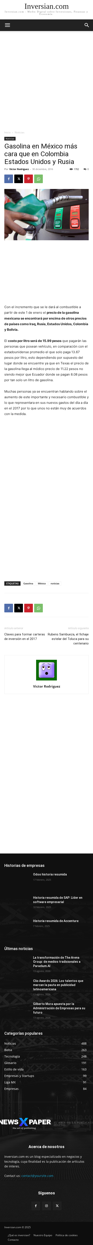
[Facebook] (8, 179)
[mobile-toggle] (7, 25)
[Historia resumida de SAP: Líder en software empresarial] (17, 904)
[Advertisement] (46, 82)
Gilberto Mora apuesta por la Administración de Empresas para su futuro (59, 1008)
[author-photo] (46, 680)
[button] (87, 25)
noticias (55, 583)
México (42, 583)
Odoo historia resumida (50, 874)
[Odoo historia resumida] (17, 881)
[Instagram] (46, 1206)
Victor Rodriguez (19, 169)
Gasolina (28, 583)
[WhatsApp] (38, 179)
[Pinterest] (28, 179)
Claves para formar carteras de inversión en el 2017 (24, 636)
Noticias (19, 132)
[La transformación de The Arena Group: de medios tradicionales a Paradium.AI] (17, 964)
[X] (18, 179)
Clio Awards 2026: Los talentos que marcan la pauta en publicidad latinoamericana (58, 985)
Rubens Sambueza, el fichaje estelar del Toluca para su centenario (68, 638)
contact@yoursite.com (37, 1176)
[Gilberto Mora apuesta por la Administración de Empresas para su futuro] (17, 1011)
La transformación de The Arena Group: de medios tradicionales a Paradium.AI (56, 962)
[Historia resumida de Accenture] (17, 928)
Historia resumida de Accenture (56, 921)
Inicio (7, 132)
